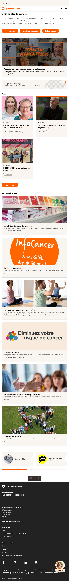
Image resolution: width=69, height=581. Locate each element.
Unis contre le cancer (14, 14)
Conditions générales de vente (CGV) (14, 573)
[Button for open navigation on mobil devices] (66, 9)
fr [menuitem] (7, 3)
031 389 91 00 (6, 517)
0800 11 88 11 (6, 530)
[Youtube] (36, 562)
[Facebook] (4, 562)
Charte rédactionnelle (52, 573)
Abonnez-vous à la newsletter (12, 555)
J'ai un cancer (10, 31)
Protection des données (43, 570)
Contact (4, 552)
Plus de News (10, 185)
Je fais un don (50, 31)
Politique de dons (36, 573)
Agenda (4, 549)
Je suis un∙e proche (30, 31)
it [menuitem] (10, 3)
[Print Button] (31, 478)
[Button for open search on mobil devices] (61, 9)
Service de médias (8, 543)
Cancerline (9, 536)
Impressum (27, 570)
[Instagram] (15, 562)
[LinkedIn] (26, 562)
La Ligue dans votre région (11, 521)
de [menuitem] (3, 3)
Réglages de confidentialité (11, 570)
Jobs (3, 546)
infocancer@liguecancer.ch (17, 533)
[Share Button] (37, 478)
